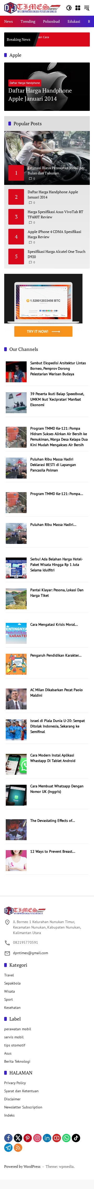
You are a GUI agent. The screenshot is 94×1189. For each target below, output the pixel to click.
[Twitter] (18, 1138)
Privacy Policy (15, 1082)
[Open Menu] (78, 8)
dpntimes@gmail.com (30, 953)
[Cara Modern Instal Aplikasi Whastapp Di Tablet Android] (16, 763)
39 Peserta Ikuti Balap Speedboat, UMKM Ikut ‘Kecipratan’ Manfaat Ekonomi (57, 399)
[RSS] (18, 1148)
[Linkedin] (47, 1138)
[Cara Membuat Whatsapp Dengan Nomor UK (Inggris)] (16, 794)
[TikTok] (76, 1138)
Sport (8, 999)
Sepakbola (12, 983)
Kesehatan (12, 1007)
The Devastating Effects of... (52, 820)
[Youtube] (56, 1138)
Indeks (9, 1115)
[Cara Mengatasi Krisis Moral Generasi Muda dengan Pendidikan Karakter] (16, 633)
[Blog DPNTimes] (32, 7)
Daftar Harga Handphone (25, 83)
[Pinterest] (28, 1138)
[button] (69, 8)
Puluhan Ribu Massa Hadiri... (53, 524)
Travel (9, 975)
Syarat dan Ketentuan (21, 1091)
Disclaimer (12, 1099)
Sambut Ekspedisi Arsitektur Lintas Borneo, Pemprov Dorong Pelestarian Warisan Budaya (58, 368)
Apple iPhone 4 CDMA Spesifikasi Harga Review (54, 234)
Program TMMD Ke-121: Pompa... (56, 493)
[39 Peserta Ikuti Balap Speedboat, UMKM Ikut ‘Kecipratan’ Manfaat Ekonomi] (16, 402)
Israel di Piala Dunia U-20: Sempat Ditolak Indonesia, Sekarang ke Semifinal (57, 726)
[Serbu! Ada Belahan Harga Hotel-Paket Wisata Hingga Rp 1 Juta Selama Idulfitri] (16, 567)
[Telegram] (8, 1148)
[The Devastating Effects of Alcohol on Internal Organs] (16, 829)
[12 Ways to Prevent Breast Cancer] (16, 860)
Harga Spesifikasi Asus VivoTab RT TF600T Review (55, 214)
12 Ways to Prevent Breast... (52, 851)
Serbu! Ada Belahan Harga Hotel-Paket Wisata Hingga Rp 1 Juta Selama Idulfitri (56, 564)
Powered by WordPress (22, 1166)
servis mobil (14, 1037)
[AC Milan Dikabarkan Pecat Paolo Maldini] (16, 698)
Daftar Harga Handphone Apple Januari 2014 (40, 94)
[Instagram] (37, 1138)
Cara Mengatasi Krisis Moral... (54, 624)
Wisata (9, 991)
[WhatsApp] (66, 1138)
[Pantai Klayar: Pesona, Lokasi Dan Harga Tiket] (16, 598)
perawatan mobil (17, 1029)
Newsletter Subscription (23, 1107)
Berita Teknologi (17, 1061)
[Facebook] (8, 1138)
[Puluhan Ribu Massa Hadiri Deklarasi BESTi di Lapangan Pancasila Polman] (16, 467)
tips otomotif (14, 1045)
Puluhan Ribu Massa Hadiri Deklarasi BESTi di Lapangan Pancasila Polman (53, 465)
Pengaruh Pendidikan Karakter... (55, 655)
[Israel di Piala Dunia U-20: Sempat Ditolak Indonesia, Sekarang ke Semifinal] (16, 729)
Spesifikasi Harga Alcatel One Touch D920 (56, 254)
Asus (7, 1053)
